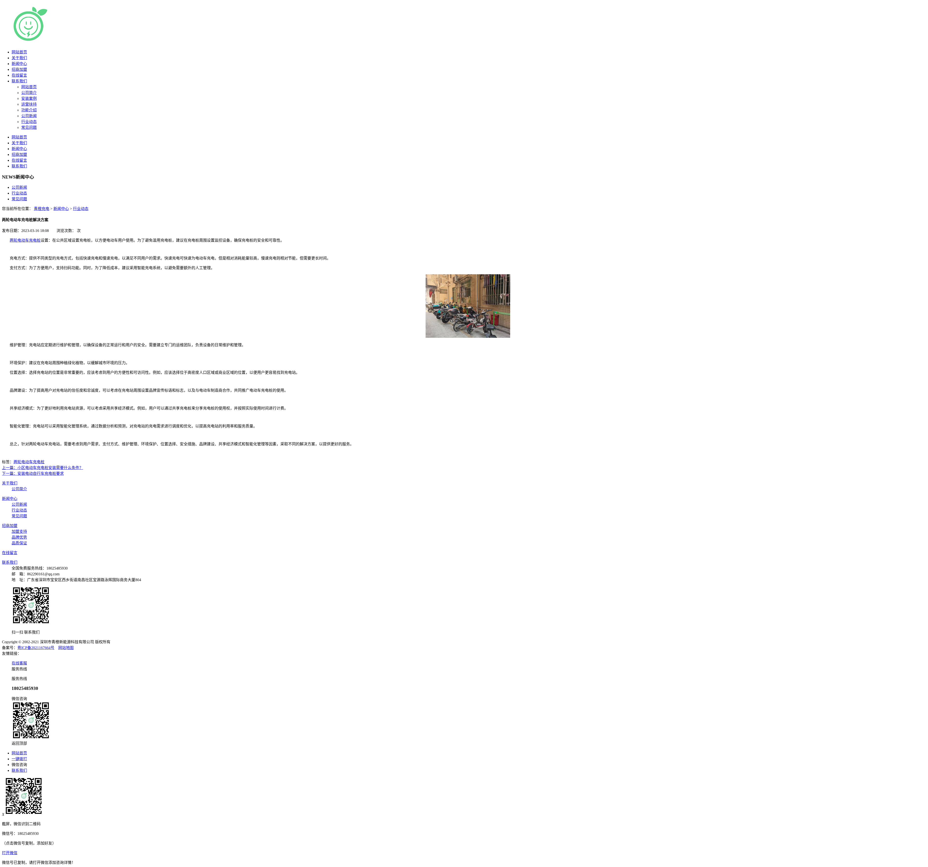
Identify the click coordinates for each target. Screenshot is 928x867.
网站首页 (19, 52)
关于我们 (19, 58)
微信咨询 (19, 765)
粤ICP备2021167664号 (35, 648)
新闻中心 (19, 64)
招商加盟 (19, 69)
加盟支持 (19, 531)
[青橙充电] (70, 40)
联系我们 (19, 81)
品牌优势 (19, 537)
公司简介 (19, 489)
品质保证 (19, 543)
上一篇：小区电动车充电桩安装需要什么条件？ (42, 468)
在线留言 (19, 75)
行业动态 (19, 193)
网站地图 (66, 648)
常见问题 (19, 199)
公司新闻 (19, 187)
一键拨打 (19, 759)
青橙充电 (41, 209)
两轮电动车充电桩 (25, 240)
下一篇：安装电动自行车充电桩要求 (33, 473)
